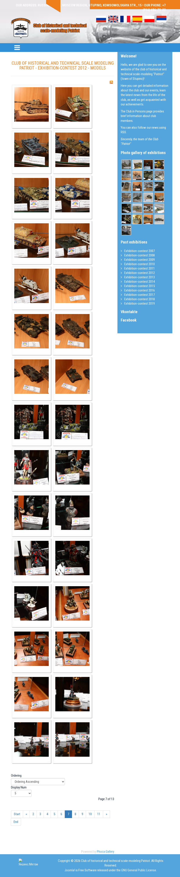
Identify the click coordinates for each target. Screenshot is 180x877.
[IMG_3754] (126, 208)
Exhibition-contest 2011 (139, 268)
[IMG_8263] (31, 558)
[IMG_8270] (72, 694)
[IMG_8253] (31, 331)
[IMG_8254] (72, 331)
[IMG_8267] (31, 649)
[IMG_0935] (126, 186)
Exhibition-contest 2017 (139, 295)
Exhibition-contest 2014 (139, 282)
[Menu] (17, 47)
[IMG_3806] (148, 208)
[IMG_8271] (31, 739)
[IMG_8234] (31, 150)
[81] (137, 219)
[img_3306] (126, 164)
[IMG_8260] (72, 467)
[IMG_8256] (72, 376)
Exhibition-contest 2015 (139, 286)
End (16, 822)
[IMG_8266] (72, 603)
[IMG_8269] (31, 694)
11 (98, 814)
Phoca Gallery (105, 852)
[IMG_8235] (72, 150)
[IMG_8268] (72, 649)
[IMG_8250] (72, 240)
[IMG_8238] (31, 240)
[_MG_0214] (126, 175)
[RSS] (111, 82)
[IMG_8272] (72, 739)
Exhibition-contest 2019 (139, 303)
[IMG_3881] (148, 219)
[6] (148, 164)
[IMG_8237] (72, 195)
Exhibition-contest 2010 (139, 264)
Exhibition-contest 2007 (139, 251)
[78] (126, 197)
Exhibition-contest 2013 (139, 277)
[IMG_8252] (72, 286)
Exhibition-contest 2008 (139, 255)
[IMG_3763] (126, 230)
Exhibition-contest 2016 (139, 290)
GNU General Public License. (139, 870)
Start (17, 814)
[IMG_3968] (159, 197)
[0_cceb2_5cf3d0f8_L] (148, 197)
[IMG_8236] (31, 195)
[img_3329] (137, 197)
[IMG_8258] (72, 422)
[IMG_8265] (31, 603)
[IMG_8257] (31, 422)
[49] (159, 175)
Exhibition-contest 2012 (139, 273)
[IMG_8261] (31, 512)
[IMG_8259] (31, 467)
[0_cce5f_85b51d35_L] (137, 208)
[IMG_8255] (31, 376)
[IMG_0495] (159, 208)
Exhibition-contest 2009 (139, 260)
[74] (137, 175)
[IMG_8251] (31, 286)
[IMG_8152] (137, 186)
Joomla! (70, 870)
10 (90, 814)
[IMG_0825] (137, 164)
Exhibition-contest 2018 (139, 299)
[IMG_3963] (159, 164)
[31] (148, 175)
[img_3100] (159, 186)
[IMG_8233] (72, 104)
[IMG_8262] (72, 512)
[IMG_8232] (31, 104)
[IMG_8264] (72, 558)
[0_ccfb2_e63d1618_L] (159, 219)
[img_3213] (148, 186)
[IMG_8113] (126, 219)
